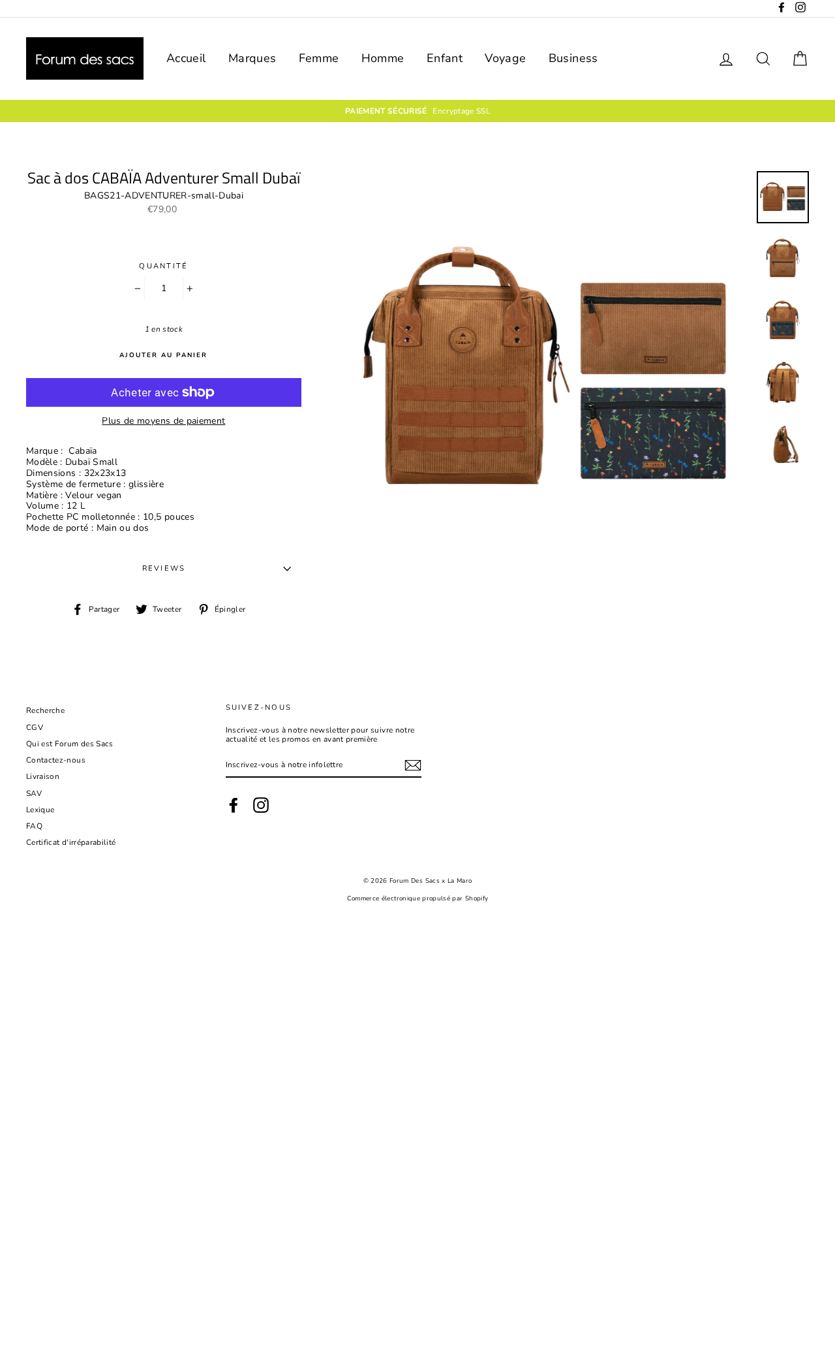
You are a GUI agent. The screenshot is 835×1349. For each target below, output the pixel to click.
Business (573, 58)
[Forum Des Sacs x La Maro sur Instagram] (261, 805)
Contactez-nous (55, 760)
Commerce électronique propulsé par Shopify (418, 898)
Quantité (163, 266)
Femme (319, 58)
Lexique (40, 809)
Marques (252, 58)
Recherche (45, 710)
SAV (34, 793)
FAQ (34, 826)
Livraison (42, 776)
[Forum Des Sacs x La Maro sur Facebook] (233, 805)
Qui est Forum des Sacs (70, 743)
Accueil (185, 58)
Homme (382, 58)
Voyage (505, 58)
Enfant (445, 58)
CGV (34, 727)
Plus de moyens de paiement (163, 421)
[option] (417, 111)
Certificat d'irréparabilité (70, 842)
